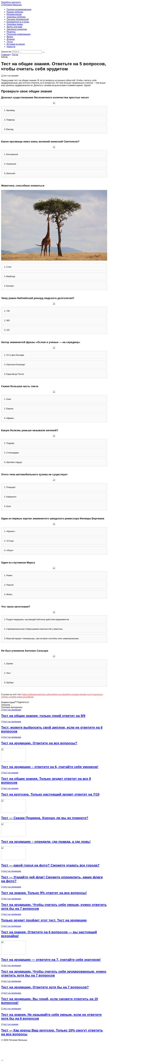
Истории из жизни (16, 44)
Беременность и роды (18, 22)
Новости (11, 46)
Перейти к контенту (11, 2)
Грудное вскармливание (19, 9)
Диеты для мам (14, 27)
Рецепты (11, 32)
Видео (10, 37)
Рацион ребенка (15, 12)
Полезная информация (18, 34)
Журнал (11, 39)
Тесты (10, 41)
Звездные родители (17, 29)
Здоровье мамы (15, 24)
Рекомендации (14, 14)
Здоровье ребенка (16, 17)
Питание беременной (18, 19)
